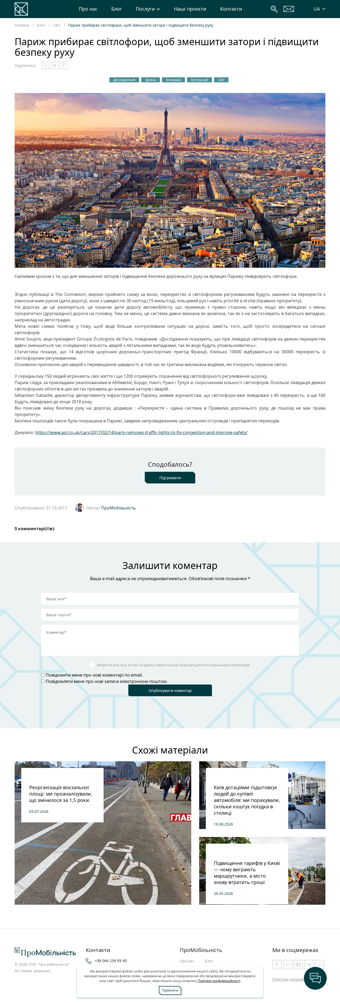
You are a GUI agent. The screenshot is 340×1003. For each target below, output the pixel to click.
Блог (116, 9)
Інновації (173, 79)
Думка (150, 79)
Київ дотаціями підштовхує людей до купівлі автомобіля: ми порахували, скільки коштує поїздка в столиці (247, 800)
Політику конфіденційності (219, 981)
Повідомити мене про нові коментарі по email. (94, 675)
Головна (22, 25)
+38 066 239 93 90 (111, 960)
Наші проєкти (190, 9)
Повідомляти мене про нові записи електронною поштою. (107, 681)
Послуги (145, 9)
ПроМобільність (118, 508)
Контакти (231, 9)
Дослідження (124, 79)
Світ (56, 25)
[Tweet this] (55, 65)
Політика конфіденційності (296, 979)
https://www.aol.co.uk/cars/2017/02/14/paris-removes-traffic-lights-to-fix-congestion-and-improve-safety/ (141, 432)
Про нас (88, 9)
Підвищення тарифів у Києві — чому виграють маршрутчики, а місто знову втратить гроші (247, 872)
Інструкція (199, 79)
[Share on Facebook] (64, 65)
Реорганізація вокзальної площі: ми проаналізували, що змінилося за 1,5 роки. (60, 793)
